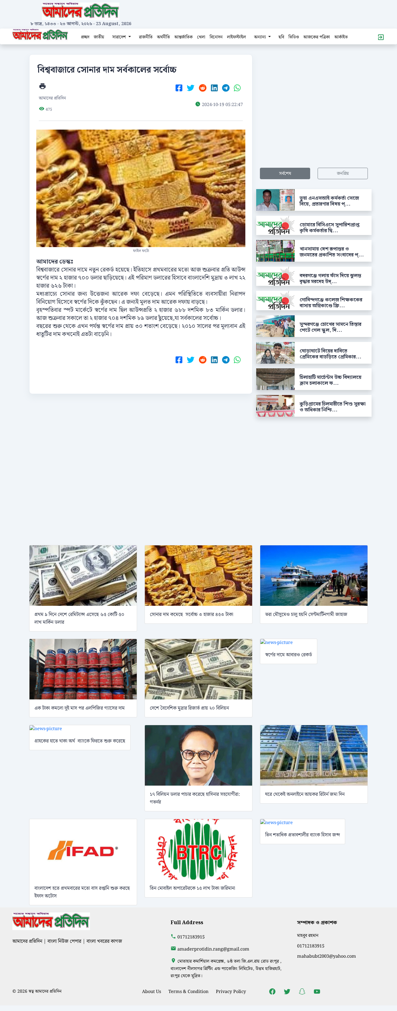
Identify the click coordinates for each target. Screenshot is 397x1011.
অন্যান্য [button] (260, 37)
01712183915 (191, 937)
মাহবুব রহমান (308, 935)
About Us (151, 991)
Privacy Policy (231, 991)
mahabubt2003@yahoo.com (326, 956)
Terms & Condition (188, 991)
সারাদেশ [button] (119, 37)
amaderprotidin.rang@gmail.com (213, 949)
